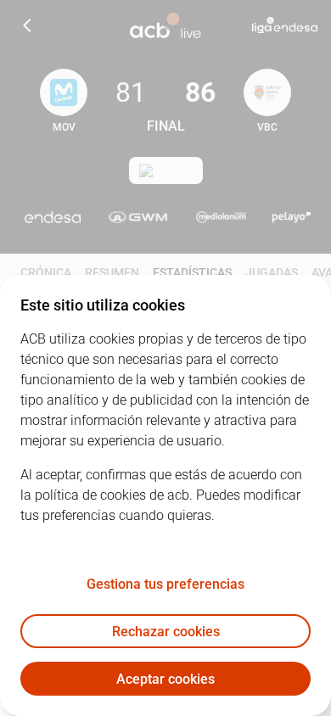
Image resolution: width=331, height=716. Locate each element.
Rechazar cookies (166, 632)
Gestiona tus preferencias (165, 584)
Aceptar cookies (165, 679)
